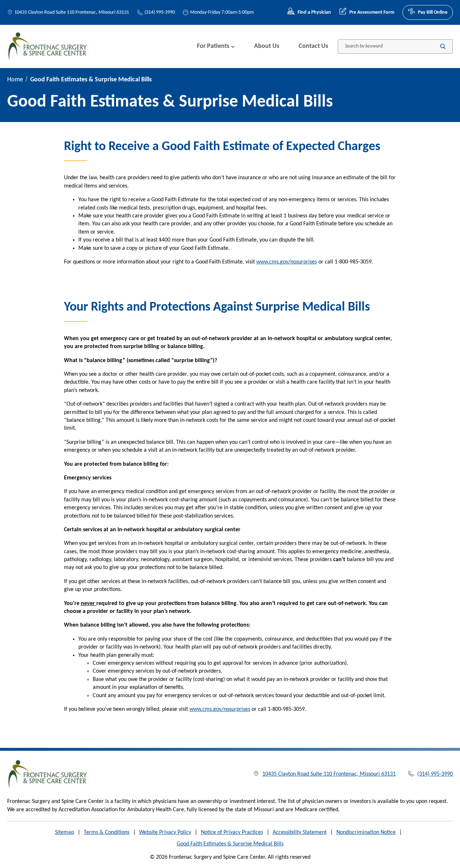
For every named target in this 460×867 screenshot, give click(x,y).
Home (15, 79)
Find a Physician (314, 12)
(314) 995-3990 (159, 12)
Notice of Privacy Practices (232, 832)
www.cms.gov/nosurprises (286, 262)
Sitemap (64, 832)
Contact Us (313, 46)
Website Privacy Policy (165, 832)
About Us (266, 46)
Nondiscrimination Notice (366, 832)
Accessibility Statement (300, 832)
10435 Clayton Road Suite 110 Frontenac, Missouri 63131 (71, 12)
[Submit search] (443, 46)
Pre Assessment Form (371, 12)
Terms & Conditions (106, 832)
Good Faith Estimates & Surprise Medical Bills (230, 844)
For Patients (213, 46)
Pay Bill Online (432, 12)
